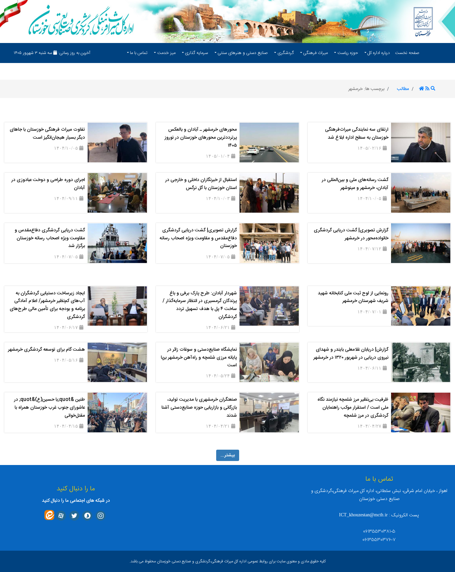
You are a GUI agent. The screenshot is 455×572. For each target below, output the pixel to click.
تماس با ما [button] (139, 53)
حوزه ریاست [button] (347, 53)
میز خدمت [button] (166, 53)
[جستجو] (433, 89)
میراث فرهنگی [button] (315, 53)
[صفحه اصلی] (421, 89)
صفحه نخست (407, 53)
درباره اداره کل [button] (378, 53)
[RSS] (427, 89)
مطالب (403, 89)
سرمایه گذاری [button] (196, 53)
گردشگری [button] (285, 53)
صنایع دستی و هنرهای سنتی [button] (243, 53)
